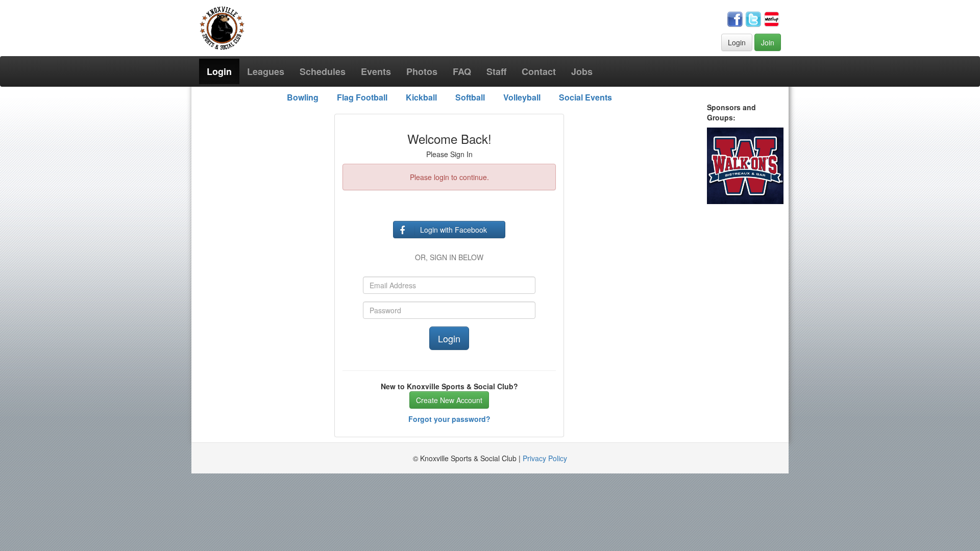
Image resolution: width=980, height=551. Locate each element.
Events (376, 71)
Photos (421, 71)
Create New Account (449, 400)
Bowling (302, 97)
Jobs (582, 71)
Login (737, 42)
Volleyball (522, 97)
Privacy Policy (545, 458)
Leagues (265, 71)
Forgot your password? (449, 419)
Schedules (323, 71)
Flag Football (362, 97)
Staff (496, 71)
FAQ (462, 71)
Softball (470, 97)
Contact (539, 71)
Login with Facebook (453, 229)
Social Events (585, 97)
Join (767, 42)
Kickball (421, 97)
